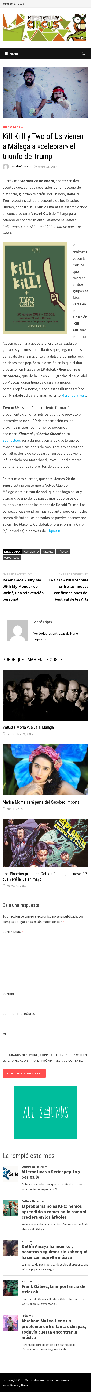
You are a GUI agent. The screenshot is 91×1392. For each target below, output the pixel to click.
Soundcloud (12, 440)
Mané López (23, 166)
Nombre (10, 994)
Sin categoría (13, 127)
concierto (31, 552)
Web (6, 1034)
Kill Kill (48, 552)
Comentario (13, 932)
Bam (24, 1385)
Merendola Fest (73, 395)
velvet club (12, 558)
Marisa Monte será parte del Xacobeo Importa (41, 802)
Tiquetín (53, 530)
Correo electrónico (20, 1014)
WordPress (10, 1385)
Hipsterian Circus (40, 1380)
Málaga (63, 552)
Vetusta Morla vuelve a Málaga (28, 727)
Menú (14, 53)
